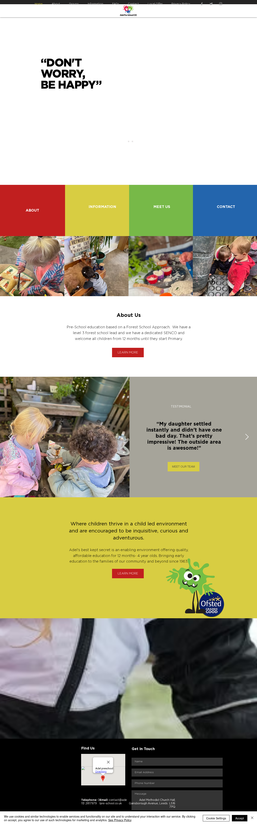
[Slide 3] (132, 141)
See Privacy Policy (120, 820)
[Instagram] (221, 4)
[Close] (252, 818)
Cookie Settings (216, 818)
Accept (239, 818)
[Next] (247, 437)
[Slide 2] (128, 141)
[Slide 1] (124, 141)
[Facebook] (202, 4)
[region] (33, 207)
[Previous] (10, 437)
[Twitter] (211, 4)
